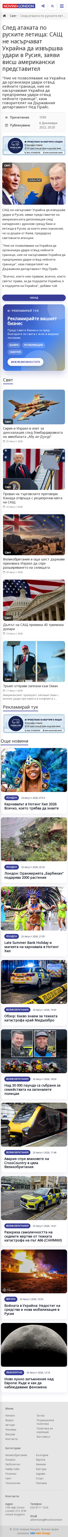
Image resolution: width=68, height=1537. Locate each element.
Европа (10, 1299)
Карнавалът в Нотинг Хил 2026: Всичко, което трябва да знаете (31, 806)
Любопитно (14, 1372)
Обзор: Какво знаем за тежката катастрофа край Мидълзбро (30, 1018)
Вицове (10, 1434)
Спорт (40, 1478)
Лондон (11, 797)
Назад (34, 297)
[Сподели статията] (43, 6)
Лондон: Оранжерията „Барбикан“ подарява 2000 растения (33, 875)
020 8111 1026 (39, 1507)
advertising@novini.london (46, 1519)
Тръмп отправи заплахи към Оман (30, 686)
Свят (13, 16)
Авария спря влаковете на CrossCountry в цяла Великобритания (26, 1162)
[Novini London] (19, 6)
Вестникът (43, 1436)
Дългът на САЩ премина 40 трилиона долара (33, 627)
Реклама (10, 1429)
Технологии (12, 1483)
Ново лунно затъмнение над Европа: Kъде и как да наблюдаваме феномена (29, 1383)
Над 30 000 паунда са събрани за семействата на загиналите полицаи (32, 1089)
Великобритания (17, 1009)
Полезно (10, 1473)
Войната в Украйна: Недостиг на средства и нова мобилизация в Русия (32, 1309)
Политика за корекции (45, 1430)
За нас (41, 1415)
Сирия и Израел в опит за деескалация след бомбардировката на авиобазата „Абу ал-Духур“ (33, 432)
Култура (41, 1469)
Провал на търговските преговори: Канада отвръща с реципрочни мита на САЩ (32, 498)
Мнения (41, 1464)
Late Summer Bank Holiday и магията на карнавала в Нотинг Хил (31, 946)
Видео (9, 1420)
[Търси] (52, 6)
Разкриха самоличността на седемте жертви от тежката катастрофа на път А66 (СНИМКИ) (33, 1236)
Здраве (40, 1473)
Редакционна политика (45, 1421)
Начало (10, 1415)
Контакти (11, 1439)
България (42, 1455)
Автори (10, 1425)
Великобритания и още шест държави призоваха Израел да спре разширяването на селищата (34, 563)
